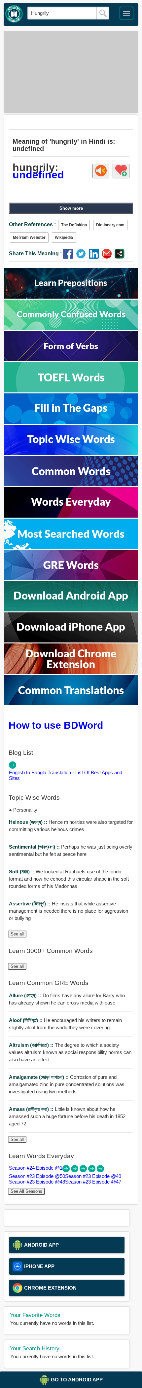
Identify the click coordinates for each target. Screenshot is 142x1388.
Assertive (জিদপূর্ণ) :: (30, 903)
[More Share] (119, 257)
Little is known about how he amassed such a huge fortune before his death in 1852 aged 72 (67, 1116)
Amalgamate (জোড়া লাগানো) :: (39, 1077)
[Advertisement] (71, 72)
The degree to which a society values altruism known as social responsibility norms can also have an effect (70, 1052)
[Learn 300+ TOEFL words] (71, 390)
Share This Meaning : (35, 253)
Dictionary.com (110, 225)
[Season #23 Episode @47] (100, 1170)
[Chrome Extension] (71, 672)
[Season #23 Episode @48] (92, 1170)
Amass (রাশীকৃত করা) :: (32, 1109)
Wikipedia (64, 237)
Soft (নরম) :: (22, 871)
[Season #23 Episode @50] (75, 1170)
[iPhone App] (71, 640)
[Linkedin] (95, 257)
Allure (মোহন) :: (26, 995)
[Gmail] (108, 257)
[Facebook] (69, 257)
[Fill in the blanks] (71, 422)
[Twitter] (82, 257)
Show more (71, 208)
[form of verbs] (71, 359)
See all (17, 933)
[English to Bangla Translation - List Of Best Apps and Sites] (12, 767)
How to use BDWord (56, 725)
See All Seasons (26, 1191)
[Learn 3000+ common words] (71, 484)
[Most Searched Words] (71, 547)
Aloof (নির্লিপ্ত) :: (26, 1020)
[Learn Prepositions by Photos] (71, 297)
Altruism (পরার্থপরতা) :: (32, 1045)
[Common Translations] (71, 703)
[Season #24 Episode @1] (66, 1170)
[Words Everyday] (71, 516)
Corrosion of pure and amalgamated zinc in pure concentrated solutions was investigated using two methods (66, 1084)
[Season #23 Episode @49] (84, 1170)
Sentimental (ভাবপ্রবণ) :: (35, 847)
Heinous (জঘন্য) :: (29, 822)
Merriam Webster (29, 237)
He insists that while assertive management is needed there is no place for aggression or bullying (68, 911)
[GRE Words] (71, 578)
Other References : (32, 224)
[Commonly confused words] (71, 328)
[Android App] (71, 609)
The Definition (74, 225)
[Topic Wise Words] (71, 453)
